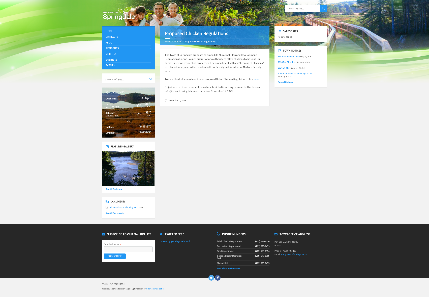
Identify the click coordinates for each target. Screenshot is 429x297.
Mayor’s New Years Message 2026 (295, 73)
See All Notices (285, 82)
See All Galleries (114, 189)
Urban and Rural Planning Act (123, 207)
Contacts (112, 36)
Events (110, 65)
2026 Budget (284, 67)
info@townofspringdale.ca (294, 254)
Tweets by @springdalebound (175, 241)
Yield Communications (155, 288)
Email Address (112, 244)
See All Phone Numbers (228, 268)
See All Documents (115, 213)
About (110, 42)
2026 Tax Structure (287, 62)
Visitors (111, 54)
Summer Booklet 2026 (289, 56)
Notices (177, 41)
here (256, 79)
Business (111, 59)
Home (168, 41)
